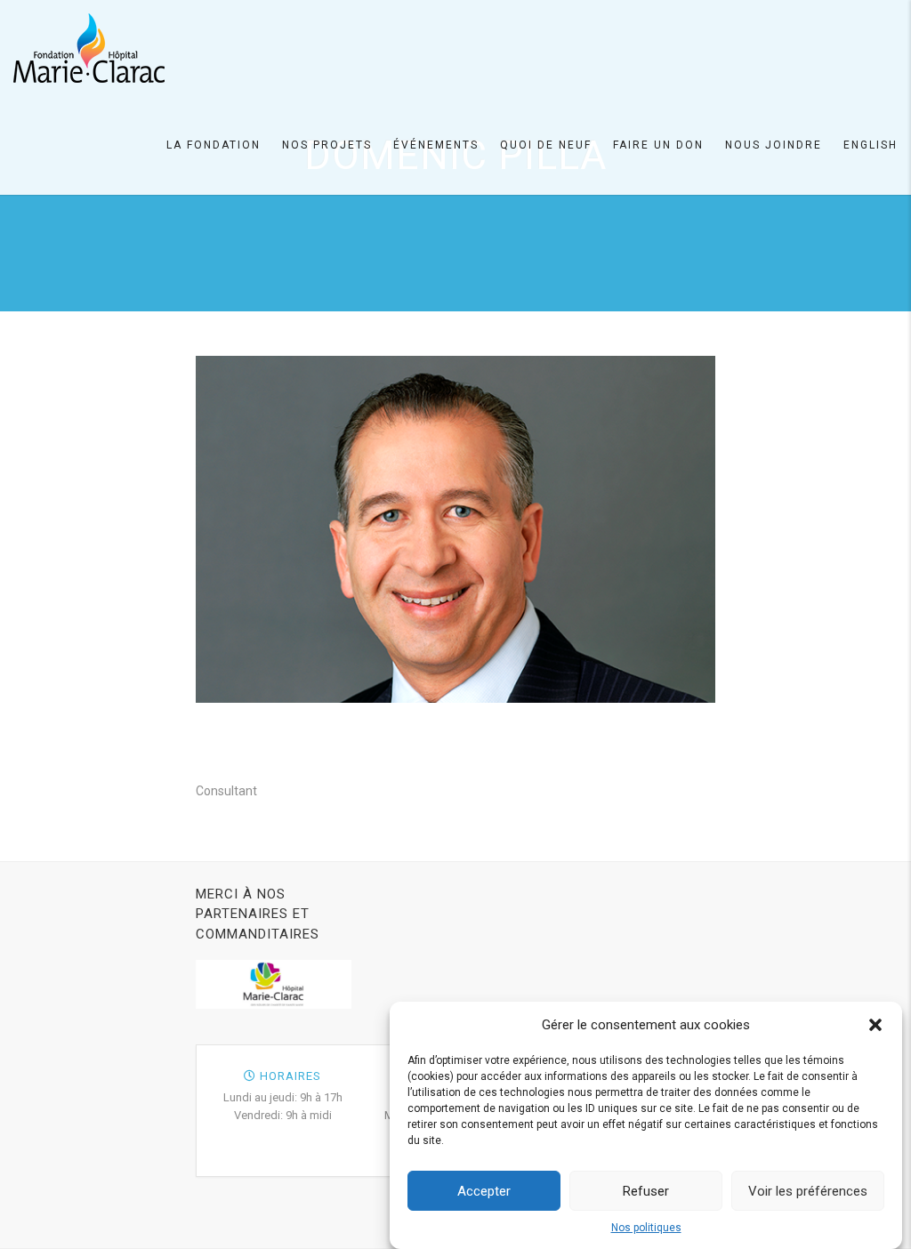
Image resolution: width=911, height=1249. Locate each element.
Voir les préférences (807, 1191)
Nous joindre (773, 145)
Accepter (484, 1191)
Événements (436, 145)
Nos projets (327, 145)
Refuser (646, 1191)
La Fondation (213, 145)
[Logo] (89, 48)
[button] (875, 1025)
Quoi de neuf (546, 145)
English (870, 145)
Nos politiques (646, 1227)
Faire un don (658, 145)
